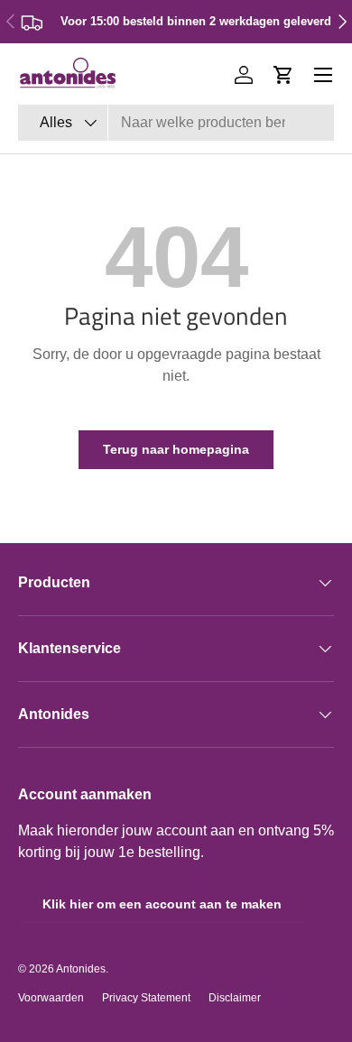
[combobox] (176, 123)
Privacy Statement (146, 997)
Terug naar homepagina (176, 449)
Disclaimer (234, 997)
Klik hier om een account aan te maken (162, 904)
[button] (283, 75)
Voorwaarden (51, 997)
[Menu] (323, 75)
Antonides (81, 969)
